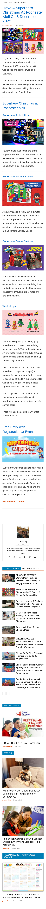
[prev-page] (4, 693)
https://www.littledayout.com (23, 545)
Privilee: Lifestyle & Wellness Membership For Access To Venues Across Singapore (29, 604)
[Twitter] (10, 513)
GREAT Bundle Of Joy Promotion (21, 743)
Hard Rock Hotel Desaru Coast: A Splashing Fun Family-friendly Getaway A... (21, 793)
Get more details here (13, 501)
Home (4, 2)
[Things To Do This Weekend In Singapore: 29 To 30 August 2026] (8, 656)
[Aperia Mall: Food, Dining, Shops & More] (8, 630)
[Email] (27, 513)
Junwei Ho (5, 901)
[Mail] (20, 557)
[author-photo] (23, 538)
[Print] (33, 513)
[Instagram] (15, 557)
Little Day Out (7, 746)
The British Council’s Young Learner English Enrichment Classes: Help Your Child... (22, 841)
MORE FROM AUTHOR (30, 569)
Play (10, 2)
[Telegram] (38, 513)
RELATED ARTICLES (11, 569)
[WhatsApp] (21, 513)
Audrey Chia (6, 800)
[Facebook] (4, 513)
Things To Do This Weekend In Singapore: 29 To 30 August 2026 (29, 656)
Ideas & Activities (20, 2)
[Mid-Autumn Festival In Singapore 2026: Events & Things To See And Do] (8, 592)
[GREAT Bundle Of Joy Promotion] (23, 725)
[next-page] (7, 693)
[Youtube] (36, 557)
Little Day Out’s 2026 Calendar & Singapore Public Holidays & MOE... (22, 896)
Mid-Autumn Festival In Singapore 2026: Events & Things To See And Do (28, 592)
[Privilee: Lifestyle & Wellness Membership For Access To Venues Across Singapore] (8, 604)
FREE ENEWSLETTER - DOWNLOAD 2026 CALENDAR (19, 856)
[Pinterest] (16, 513)
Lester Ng (8, 25)
